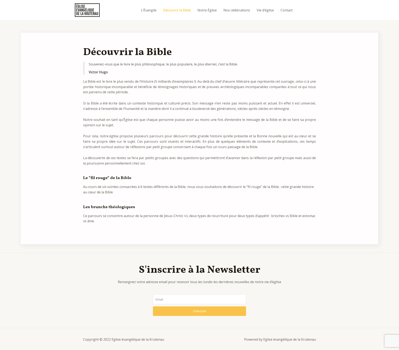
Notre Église (207, 10)
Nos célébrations (236, 10)
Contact (287, 10)
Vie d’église (265, 10)
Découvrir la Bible (177, 10)
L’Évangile (148, 10)
